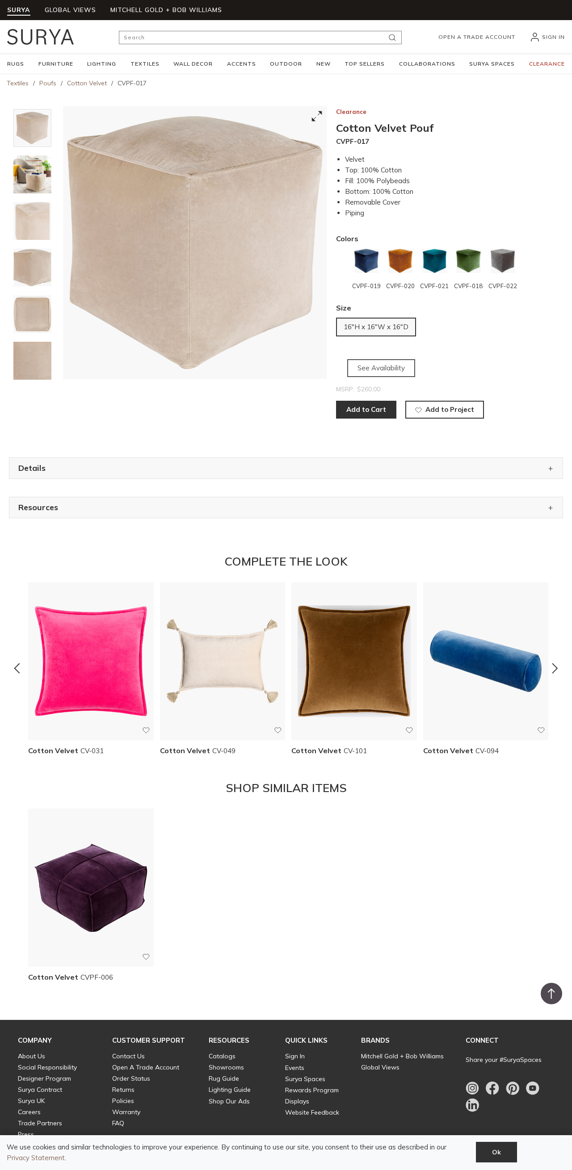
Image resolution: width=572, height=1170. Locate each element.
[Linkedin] (472, 1105)
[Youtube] (532, 1088)
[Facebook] (492, 1088)
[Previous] (17, 668)
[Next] (555, 668)
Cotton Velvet (87, 83)
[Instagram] (472, 1088)
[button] (15, 64)
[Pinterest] (512, 1088)
